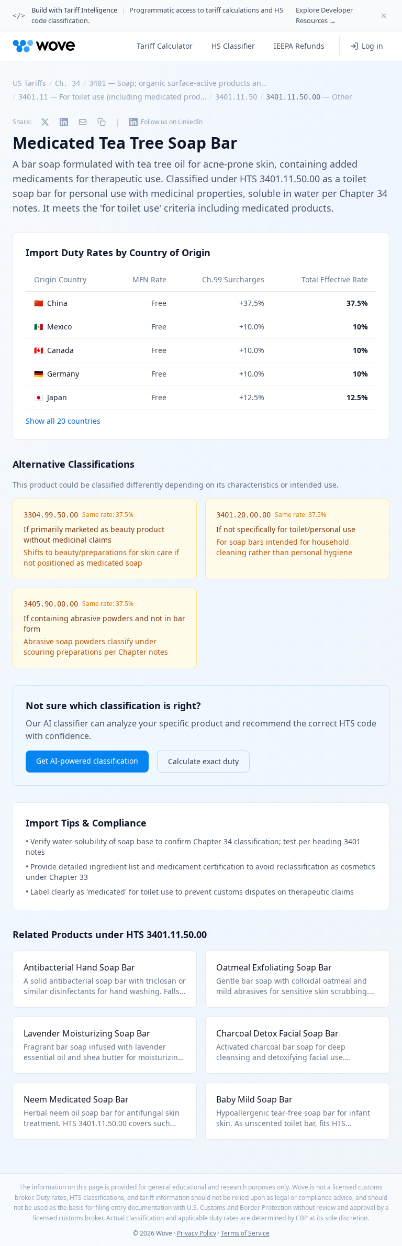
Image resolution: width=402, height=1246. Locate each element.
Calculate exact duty (203, 761)
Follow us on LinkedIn (172, 121)
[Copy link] (101, 122)
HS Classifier (233, 46)
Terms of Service (245, 1233)
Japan (50, 397)
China (51, 303)
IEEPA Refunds (299, 46)
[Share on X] (45, 122)
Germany (56, 374)
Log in (372, 46)
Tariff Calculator (165, 46)
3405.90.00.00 (51, 604)
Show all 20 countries (63, 421)
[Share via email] (82, 122)
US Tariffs (29, 83)
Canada (54, 350)
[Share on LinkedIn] (64, 122)
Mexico (53, 327)
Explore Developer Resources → (324, 15)
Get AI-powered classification (87, 761)
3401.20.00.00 (243, 515)
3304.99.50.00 (51, 515)
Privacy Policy (196, 1233)
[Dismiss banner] (383, 15)
